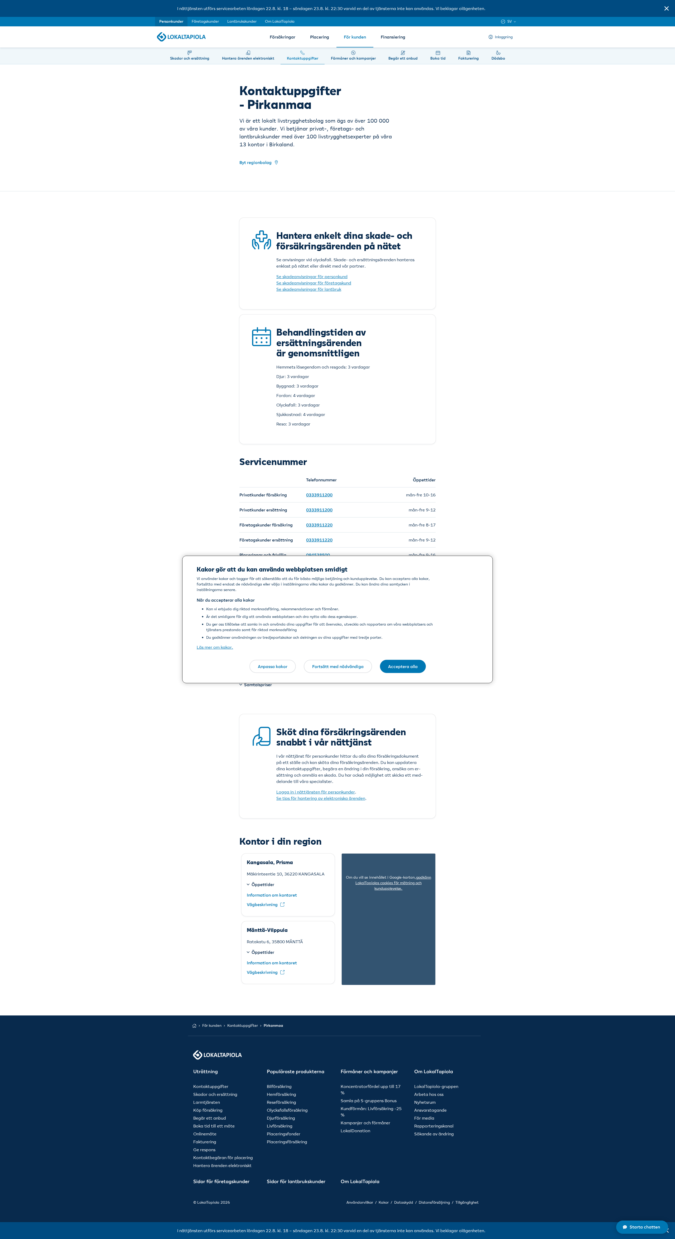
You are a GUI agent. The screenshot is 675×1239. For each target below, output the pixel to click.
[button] (666, 8)
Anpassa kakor (272, 666)
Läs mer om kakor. (215, 647)
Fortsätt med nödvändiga (338, 666)
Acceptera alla (403, 666)
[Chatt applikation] (642, 1227)
